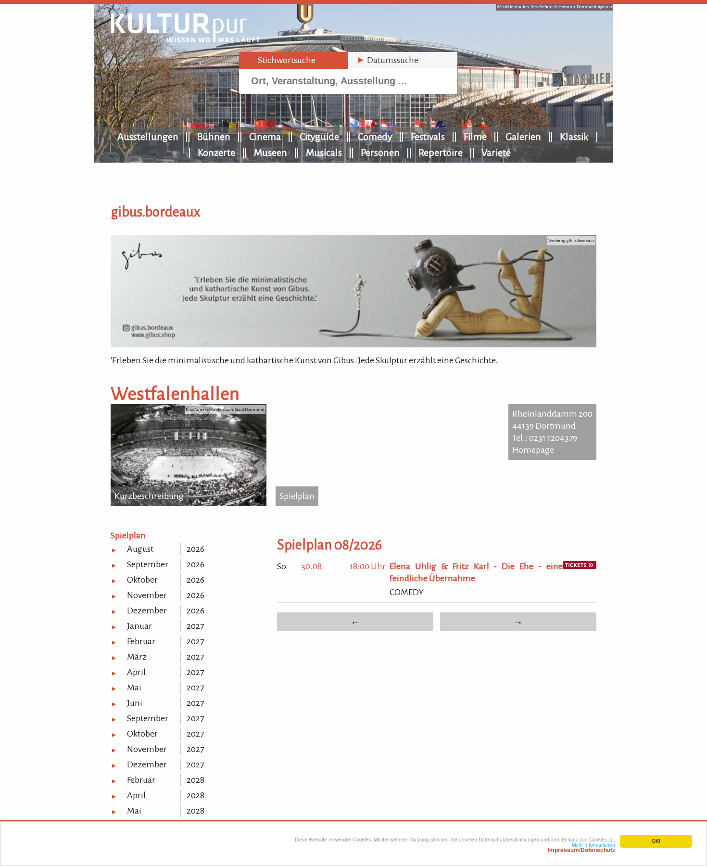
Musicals (324, 152)
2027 (195, 626)
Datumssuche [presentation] (387, 60)
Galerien (523, 136)
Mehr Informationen (581, 847)
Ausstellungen (147, 136)
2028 (195, 780)
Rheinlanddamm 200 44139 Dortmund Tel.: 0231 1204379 (552, 426)
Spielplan (297, 496)
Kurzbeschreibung (149, 496)
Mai (134, 687)
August (140, 549)
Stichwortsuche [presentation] (281, 60)
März (137, 657)
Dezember (147, 610)
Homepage (533, 450)
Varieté (496, 152)
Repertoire (440, 152)
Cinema (265, 136)
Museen (270, 152)
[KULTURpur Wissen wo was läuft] (185, 39)
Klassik (574, 136)
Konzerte (216, 152)
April (136, 672)
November (147, 595)
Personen (380, 152)
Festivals (428, 136)
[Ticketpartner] (579, 566)
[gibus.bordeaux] (353, 344)
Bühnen (213, 136)
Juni (134, 703)
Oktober (142, 580)
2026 (195, 549)
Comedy (375, 136)
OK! (656, 840)
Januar (139, 626)
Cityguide (319, 136)
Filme (475, 136)
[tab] (293, 60)
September (147, 564)
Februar (141, 641)
